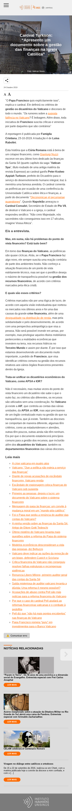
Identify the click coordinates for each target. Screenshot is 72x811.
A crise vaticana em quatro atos (30, 463)
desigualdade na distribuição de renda (28, 317)
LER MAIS (12, 685)
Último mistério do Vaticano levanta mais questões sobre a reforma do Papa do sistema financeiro (39, 536)
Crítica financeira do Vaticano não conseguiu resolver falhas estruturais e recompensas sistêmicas (38, 566)
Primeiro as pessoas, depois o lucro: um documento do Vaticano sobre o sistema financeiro (35, 497)
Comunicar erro (16, 635)
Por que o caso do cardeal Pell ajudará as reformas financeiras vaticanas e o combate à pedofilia (39, 605)
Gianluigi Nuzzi (49, 154)
